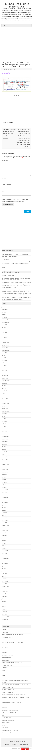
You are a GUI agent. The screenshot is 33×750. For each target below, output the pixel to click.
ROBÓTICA (4, 715)
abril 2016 (4, 576)
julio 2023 (4, 355)
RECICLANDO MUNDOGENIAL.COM (10, 710)
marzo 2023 (4, 365)
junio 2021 (4, 418)
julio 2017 (4, 538)
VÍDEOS (3, 725)
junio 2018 (4, 510)
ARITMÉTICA (10, 122)
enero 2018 (4, 522)
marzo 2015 (4, 609)
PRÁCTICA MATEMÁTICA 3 (8, 689)
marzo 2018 (4, 517)
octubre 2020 (5, 439)
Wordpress (29, 748)
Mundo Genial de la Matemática (17, 5)
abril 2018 (4, 515)
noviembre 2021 (5, 406)
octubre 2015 (5, 591)
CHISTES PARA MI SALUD (7, 637)
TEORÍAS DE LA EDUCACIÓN (8, 720)
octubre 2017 (5, 530)
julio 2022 (4, 385)
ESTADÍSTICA (5, 644)
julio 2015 (4, 599)
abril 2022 (4, 393)
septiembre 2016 (5, 563)
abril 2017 (4, 545)
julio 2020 (4, 446)
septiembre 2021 (5, 411)
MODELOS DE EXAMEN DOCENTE (9, 672)
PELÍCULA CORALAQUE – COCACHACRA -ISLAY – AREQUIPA (15, 684)
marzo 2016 (4, 578)
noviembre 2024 (5, 319)
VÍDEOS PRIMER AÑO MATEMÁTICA (10, 730)
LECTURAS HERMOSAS (7, 665)
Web (3, 191)
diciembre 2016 (5, 555)
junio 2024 (4, 329)
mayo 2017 (4, 543)
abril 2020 (4, 454)
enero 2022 (4, 401)
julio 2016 (4, 568)
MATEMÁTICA (5, 667)
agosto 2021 (4, 413)
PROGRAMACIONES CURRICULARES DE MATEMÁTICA (14, 694)
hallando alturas (5, 660)
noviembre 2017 (5, 527)
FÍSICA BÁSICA (5, 647)
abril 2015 (4, 606)
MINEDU (3, 670)
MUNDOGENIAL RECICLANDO (8, 678)
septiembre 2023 (5, 350)
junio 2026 (4, 307)
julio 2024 (4, 327)
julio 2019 (4, 477)
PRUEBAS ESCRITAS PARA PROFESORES (11, 699)
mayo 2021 (4, 421)
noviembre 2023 (5, 345)
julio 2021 (4, 416)
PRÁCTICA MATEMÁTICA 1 (8, 687)
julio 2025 (4, 312)
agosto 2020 (4, 444)
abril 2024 (4, 335)
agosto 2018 (4, 505)
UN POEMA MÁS (5, 259)
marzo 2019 (4, 487)
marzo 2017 (4, 548)
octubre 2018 (5, 500)
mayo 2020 (4, 451)
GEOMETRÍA (4, 652)
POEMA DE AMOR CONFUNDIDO (9, 256)
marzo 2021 (4, 426)
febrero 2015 (5, 611)
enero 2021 (4, 431)
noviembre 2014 (5, 619)
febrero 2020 (5, 459)
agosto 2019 (4, 474)
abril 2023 (4, 362)
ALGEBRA (4, 629)
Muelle (3, 675)
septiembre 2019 (5, 472)
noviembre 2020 (5, 436)
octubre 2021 (5, 408)
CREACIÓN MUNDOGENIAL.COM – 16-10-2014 (12, 642)
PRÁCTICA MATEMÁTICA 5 (8, 692)
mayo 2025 (4, 317)
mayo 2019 (4, 482)
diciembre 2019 (5, 464)
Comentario (5, 160)
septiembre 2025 (5, 309)
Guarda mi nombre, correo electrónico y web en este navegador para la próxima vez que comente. (15, 200)
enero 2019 (4, 492)
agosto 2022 (4, 383)
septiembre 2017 (5, 533)
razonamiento (5, 707)
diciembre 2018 (5, 494)
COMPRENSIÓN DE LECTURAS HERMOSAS (11, 639)
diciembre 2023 (5, 342)
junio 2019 (4, 479)
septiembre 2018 (5, 502)
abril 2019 (4, 484)
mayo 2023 (4, 360)
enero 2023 (4, 370)
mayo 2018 (4, 512)
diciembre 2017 (5, 525)
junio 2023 (4, 357)
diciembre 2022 (5, 373)
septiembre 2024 (5, 322)
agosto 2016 (4, 566)
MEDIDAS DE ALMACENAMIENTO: (9, 275)
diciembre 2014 (5, 616)
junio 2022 (4, 388)
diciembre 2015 (5, 586)
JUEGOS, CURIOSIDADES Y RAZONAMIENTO (12, 662)
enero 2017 (4, 553)
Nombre (4, 178)
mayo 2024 (4, 332)
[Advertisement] (16, 44)
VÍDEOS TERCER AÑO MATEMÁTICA (10, 732)
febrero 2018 (5, 520)
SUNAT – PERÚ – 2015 (6, 717)
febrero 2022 (5, 398)
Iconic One (14, 748)
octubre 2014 (5, 621)
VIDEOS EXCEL (5, 727)
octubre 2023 (5, 347)
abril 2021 (4, 423)
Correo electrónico (7, 184)
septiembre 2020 (5, 441)
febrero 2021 (5, 428)
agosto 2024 (4, 324)
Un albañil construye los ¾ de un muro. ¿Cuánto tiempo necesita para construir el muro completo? (9, 134)
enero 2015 (4, 614)
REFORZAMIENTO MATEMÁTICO (9, 712)
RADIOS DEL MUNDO (6, 705)
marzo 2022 (4, 395)
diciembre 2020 (5, 434)
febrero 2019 (5, 489)
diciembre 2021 (5, 403)
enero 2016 (4, 583)
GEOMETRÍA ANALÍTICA (7, 655)
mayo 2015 (4, 604)
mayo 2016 (4, 573)
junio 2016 (4, 571)
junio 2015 (4, 601)
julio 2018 (4, 507)
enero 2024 (4, 340)
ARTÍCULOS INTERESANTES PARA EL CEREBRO (12, 634)
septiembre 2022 (5, 380)
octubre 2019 (5, 469)
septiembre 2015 (5, 593)
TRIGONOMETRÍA (6, 722)
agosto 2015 (4, 596)
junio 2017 (4, 540)
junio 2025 (4, 314)
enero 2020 (4, 461)
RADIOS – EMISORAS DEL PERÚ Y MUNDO (11, 702)
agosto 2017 (4, 535)
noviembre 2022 (5, 375)
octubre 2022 (5, 378)
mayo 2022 (4, 390)
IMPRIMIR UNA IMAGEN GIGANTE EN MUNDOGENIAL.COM (15, 254)
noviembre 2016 (5, 558)
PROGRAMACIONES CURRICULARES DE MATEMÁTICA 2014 (15, 697)
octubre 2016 (5, 560)
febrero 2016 (5, 581)
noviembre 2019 (5, 467)
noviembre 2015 (5, 588)
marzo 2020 (4, 456)
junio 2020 (4, 449)
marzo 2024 (4, 337)
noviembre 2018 (5, 497)
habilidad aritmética (6, 657)
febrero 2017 (5, 550)
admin (5, 69)
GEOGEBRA (4, 650)
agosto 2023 (4, 352)
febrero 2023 (5, 368)
